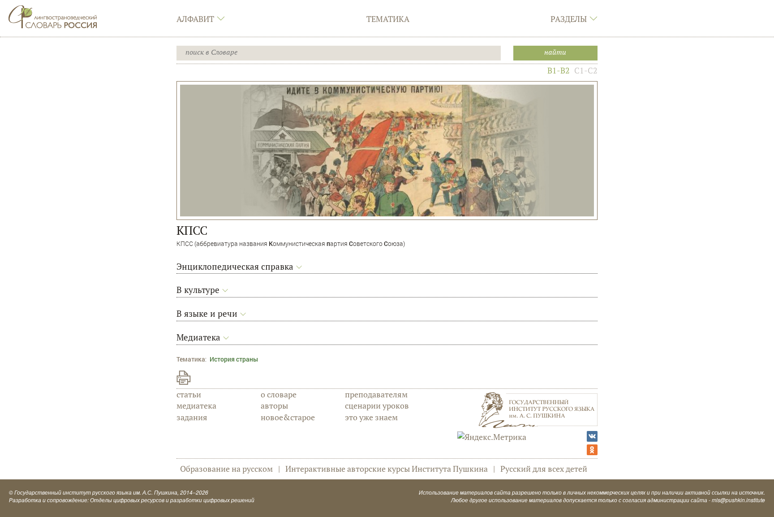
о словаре (279, 394)
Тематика (387, 18)
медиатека (196, 405)
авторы (274, 405)
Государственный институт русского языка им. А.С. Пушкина (95, 492)
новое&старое (288, 417)
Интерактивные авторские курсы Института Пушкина (386, 468)
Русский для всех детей (543, 468)
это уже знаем (371, 417)
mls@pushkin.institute (738, 500)
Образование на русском (226, 468)
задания (191, 417)
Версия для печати (183, 378)
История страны (234, 359)
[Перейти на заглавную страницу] (53, 15)
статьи (188, 394)
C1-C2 (586, 70)
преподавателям (376, 394)
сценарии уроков (377, 405)
